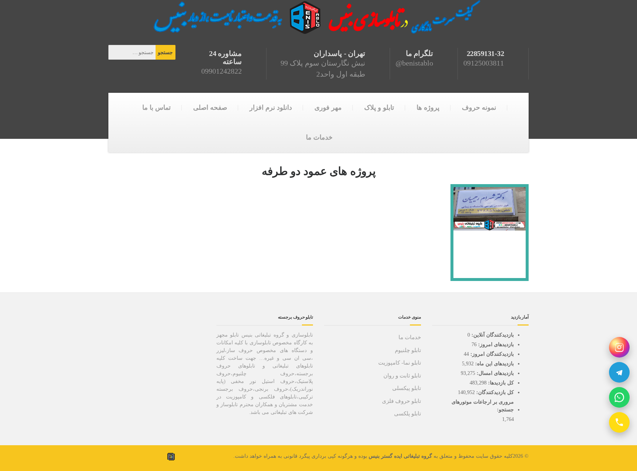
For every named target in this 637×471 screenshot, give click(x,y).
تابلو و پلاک (379, 107)
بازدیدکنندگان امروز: (491, 354)
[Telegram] (619, 372)
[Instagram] (619, 347)
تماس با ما (156, 107)
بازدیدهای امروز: (495, 344)
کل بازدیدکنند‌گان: (494, 392)
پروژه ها (428, 107)
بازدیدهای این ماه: (494, 363)
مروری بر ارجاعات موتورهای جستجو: (483, 405)
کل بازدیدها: (500, 383)
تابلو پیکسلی (406, 388)
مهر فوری (328, 107)
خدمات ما (319, 137)
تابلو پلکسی (407, 413)
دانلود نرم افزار (271, 107)
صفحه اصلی (210, 107)
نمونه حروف (479, 107)
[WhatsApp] (619, 397)
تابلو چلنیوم (408, 350)
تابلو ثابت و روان (402, 376)
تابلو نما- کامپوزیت (399, 363)
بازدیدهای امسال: (494, 373)
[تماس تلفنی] (619, 422)
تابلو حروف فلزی (401, 401)
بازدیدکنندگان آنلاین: (492, 335)
